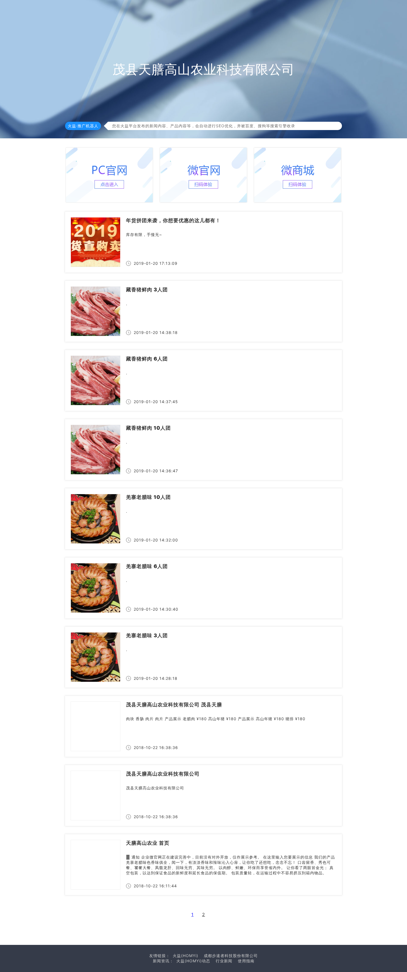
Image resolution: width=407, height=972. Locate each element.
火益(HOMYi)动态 (193, 960)
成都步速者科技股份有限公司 (231, 955)
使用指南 (246, 960)
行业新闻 (224, 960)
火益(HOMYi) (185, 955)
